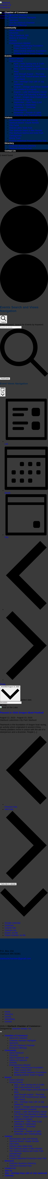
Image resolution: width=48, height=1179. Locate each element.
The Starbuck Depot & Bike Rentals (25, 130)
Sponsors (13, 20)
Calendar (9, 1175)
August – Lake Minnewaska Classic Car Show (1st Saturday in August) (30, 93)
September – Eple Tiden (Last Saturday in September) (28, 103)
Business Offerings (18, 25)
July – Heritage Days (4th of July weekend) (26, 1173)
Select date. (26, 700)
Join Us (8, 1171)
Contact (8, 1021)
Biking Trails (15, 138)
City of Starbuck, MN (19, 35)
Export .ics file (11, 933)
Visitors (8, 117)
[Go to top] (1, 1031)
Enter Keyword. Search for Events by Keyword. (22, 324)
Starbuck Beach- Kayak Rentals (24, 122)
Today (3, 684)
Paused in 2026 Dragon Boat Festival (22, 712)
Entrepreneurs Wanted (19, 43)
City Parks (14, 125)
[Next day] (26, 679)
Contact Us (10, 151)
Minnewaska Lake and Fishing (23, 120)
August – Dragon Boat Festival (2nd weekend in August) (30, 98)
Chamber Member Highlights (22, 17)
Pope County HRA (22, 48)
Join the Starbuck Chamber (22, 22)
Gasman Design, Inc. (22, 1028)
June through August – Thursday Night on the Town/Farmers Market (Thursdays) (30, 76)
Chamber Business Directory (22, 145)
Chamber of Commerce (16, 12)
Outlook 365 (10, 928)
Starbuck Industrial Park (20, 148)
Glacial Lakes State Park (20, 128)
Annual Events (16, 61)
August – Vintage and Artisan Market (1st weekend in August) (31, 88)
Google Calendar (13, 923)
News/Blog (10, 1019)
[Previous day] (26, 609)
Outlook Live (10, 930)
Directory (9, 143)
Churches (13, 33)
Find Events (5, 378)
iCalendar (9, 925)
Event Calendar (16, 58)
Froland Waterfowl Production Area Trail (27, 140)
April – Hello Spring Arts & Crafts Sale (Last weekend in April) (29, 64)
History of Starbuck (18, 38)
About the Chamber (18, 15)
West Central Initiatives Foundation (30, 51)
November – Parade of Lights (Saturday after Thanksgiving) (27, 113)
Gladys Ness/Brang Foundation (28, 45)
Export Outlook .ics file (15, 935)
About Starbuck (16, 30)
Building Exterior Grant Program (29, 53)
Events (8, 56)
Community (10, 28)
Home (7, 1012)
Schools (13, 40)
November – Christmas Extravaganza (24, 108)
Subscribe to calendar (8, 884)
